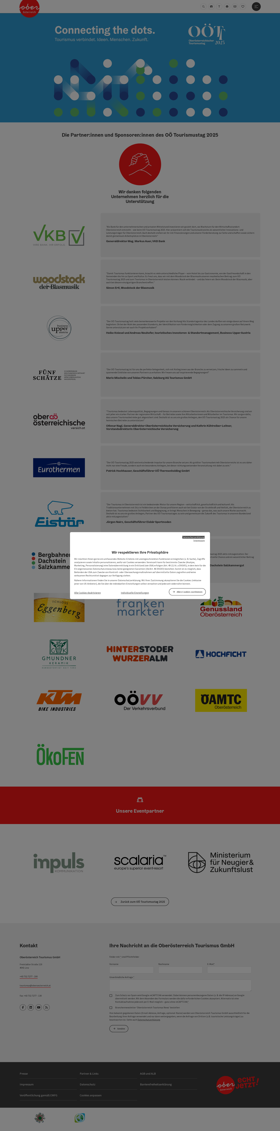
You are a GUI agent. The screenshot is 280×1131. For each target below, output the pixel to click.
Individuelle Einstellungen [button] (135, 593)
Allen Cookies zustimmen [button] (190, 591)
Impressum (199, 540)
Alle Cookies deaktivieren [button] (87, 593)
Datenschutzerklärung (193, 537)
